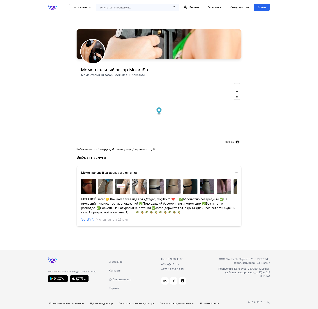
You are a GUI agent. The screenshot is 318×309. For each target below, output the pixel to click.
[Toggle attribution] (237, 142)
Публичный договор (101, 303)
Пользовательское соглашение (66, 303)
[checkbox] (236, 171)
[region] (159, 186)
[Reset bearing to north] (237, 96)
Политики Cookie (209, 303)
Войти (262, 7)
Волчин (194, 7)
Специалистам (239, 7)
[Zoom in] (237, 86)
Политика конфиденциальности (177, 303)
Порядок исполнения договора (136, 303)
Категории (84, 7)
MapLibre (229, 141)
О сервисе (214, 7)
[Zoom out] (237, 91)
